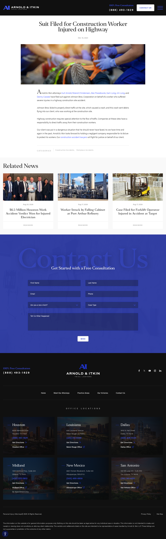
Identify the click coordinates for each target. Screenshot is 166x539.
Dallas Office (126, 447)
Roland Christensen (81, 93)
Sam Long (111, 93)
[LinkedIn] (160, 370)
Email (32, 294)
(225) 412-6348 (74, 437)
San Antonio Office (128, 487)
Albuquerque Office (74, 487)
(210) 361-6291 (128, 478)
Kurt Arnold (66, 93)
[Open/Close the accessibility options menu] (5, 534)
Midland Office (18, 487)
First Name (34, 283)
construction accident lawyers (73, 137)
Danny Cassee (43, 96)
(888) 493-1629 (121, 10)
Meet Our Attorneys (61, 393)
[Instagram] (155, 370)
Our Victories (102, 393)
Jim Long (121, 93)
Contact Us (145, 8)
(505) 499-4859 (74, 478)
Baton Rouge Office (74, 447)
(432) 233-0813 (19, 478)
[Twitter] (144, 370)
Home (43, 393)
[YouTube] (149, 370)
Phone (90, 294)
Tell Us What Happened (39, 316)
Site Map (160, 514)
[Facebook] (139, 370)
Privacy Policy (146, 514)
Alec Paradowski (98, 93)
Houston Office (18, 447)
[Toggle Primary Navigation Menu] (160, 8)
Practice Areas (83, 393)
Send (83, 339)
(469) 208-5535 (128, 437)
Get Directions (18, 442)
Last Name (92, 283)
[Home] (21, 8)
